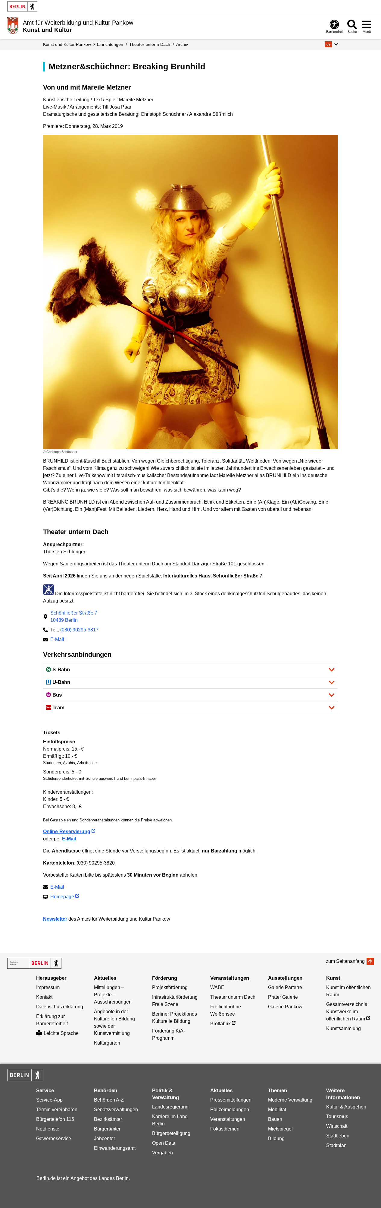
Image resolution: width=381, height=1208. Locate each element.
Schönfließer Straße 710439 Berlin (73, 616)
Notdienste (47, 1128)
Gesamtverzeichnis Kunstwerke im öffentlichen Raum (346, 1011)
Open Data (163, 1143)
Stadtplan (336, 1145)
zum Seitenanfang (345, 961)
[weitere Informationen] (12, 25)
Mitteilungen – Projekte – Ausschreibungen (113, 994)
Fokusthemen (224, 1128)
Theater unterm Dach (149, 44)
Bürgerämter (107, 1128)
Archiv (182, 44)
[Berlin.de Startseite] (22, 6)
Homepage (62, 897)
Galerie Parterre (285, 987)
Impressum (48, 987)
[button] (331, 44)
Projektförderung (170, 987)
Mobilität (277, 1109)
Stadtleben (337, 1135)
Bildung (276, 1138)
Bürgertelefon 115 (55, 1119)
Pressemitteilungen (230, 1099)
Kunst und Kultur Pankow (67, 44)
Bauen (275, 1119)
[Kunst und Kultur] (34, 963)
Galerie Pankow (285, 1006)
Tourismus (337, 1116)
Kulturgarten (107, 1042)
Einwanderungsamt (115, 1148)
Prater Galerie (283, 997)
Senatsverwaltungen (116, 1109)
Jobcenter (104, 1138)
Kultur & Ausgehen (346, 1106)
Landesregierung (170, 1106)
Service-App (49, 1099)
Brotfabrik (220, 1023)
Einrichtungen (110, 44)
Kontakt (44, 997)
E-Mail (57, 640)
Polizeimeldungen (229, 1109)
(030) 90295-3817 (79, 629)
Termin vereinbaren (56, 1109)
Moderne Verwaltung (290, 1099)
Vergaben (162, 1152)
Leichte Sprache (61, 1033)
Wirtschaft (336, 1126)
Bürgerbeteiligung (171, 1133)
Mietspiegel (280, 1128)
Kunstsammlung (343, 1028)
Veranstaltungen (227, 1119)
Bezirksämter (108, 1119)
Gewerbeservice (53, 1138)
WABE (217, 987)
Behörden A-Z (109, 1099)
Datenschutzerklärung (59, 1006)
